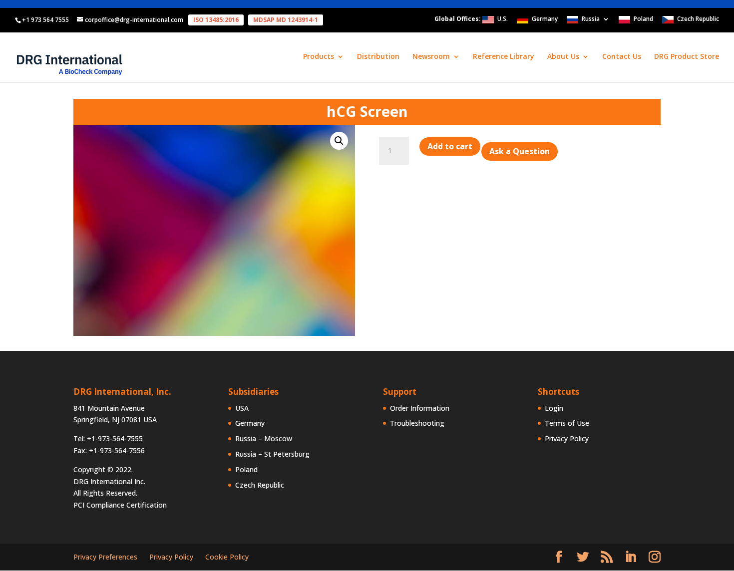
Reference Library (503, 57)
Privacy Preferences (105, 557)
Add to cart (449, 146)
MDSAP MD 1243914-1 (285, 19)
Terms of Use (567, 423)
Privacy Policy (567, 438)
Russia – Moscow (263, 438)
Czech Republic (698, 19)
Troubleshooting (417, 423)
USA (242, 408)
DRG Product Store (686, 57)
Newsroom (431, 57)
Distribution (378, 57)
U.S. (502, 19)
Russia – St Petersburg (272, 454)
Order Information (419, 408)
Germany (545, 19)
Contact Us (621, 57)
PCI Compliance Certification (120, 505)
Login (554, 408)
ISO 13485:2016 (216, 19)
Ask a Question (519, 151)
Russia (591, 19)
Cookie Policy (227, 557)
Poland (643, 19)
